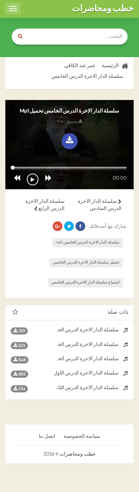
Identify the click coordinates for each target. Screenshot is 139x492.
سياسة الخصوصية (81, 436)
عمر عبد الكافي (80, 66)
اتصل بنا (47, 436)
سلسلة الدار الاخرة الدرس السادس (100, 205)
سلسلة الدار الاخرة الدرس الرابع (45, 205)
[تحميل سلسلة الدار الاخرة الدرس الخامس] (70, 141)
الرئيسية (110, 66)
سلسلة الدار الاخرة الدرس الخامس (87, 76)
